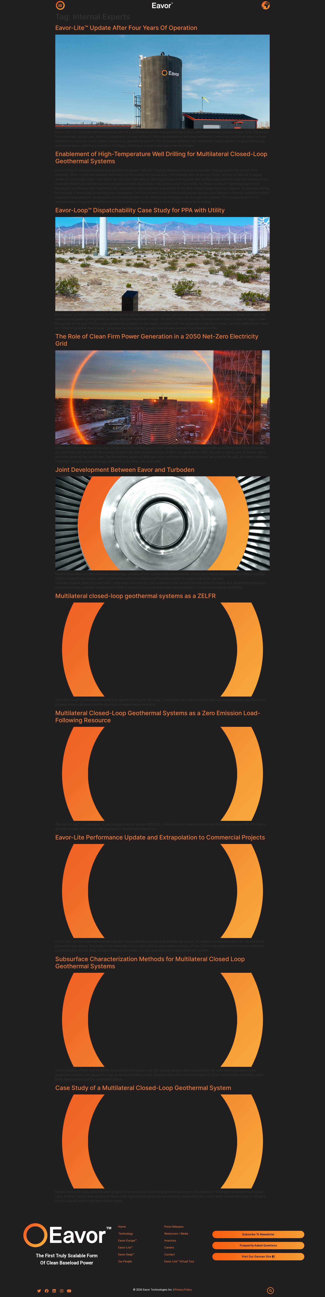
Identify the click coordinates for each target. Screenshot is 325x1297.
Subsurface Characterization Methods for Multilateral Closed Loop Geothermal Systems (150, 962)
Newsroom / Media (176, 1233)
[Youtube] (69, 1291)
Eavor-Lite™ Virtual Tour (179, 1261)
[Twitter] (39, 1291)
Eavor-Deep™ (126, 1254)
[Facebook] (46, 1291)
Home (122, 1226)
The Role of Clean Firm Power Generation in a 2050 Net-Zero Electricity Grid (156, 340)
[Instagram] (61, 1291)
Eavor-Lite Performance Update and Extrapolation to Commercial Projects (160, 837)
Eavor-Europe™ (127, 1240)
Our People (125, 1261)
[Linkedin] (54, 1291)
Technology (125, 1233)
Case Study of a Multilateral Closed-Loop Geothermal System (143, 1087)
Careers (169, 1247)
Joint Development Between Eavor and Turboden (124, 469)
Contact (169, 1254)
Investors (170, 1240)
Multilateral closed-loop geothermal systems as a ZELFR (135, 596)
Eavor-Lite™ (125, 1247)
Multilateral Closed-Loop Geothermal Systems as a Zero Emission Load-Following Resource (157, 716)
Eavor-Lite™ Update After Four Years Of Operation (126, 27)
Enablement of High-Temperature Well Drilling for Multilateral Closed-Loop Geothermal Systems (161, 157)
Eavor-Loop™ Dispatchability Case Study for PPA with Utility (140, 210)
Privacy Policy (183, 1289)
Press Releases (174, 1226)
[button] (60, 5)
